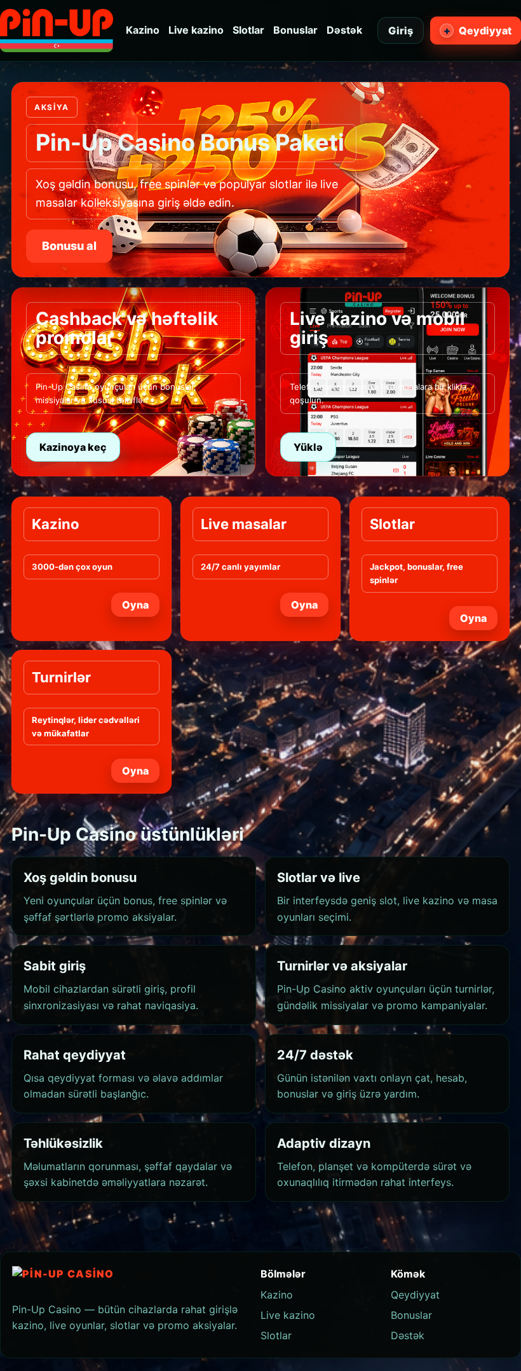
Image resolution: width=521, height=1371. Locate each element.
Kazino (142, 30)
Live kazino (196, 30)
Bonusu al (69, 245)
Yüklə (308, 447)
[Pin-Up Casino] (56, 30)
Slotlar (248, 30)
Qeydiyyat (477, 30)
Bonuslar (295, 30)
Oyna (135, 604)
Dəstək (344, 30)
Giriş (400, 30)
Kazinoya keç (73, 447)
